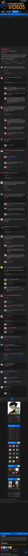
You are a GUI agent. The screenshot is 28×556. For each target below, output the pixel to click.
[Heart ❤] (13, 472)
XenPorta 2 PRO (2, 499)
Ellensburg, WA (17, 494)
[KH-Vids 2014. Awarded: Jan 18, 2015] (13, 451)
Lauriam (5, 66)
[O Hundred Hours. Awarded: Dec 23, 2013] (10, 459)
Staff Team (24, 544)
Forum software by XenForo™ (5, 549)
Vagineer (6, 226)
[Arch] (16, 472)
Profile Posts (5, 61)
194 (18, 479)
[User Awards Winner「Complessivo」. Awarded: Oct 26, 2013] (17, 459)
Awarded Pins (20, 63)
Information (7, 63)
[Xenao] (13, 482)
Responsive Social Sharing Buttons (6, 555)
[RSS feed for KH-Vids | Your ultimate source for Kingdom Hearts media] (10, 547)
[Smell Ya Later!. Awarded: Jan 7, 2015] (17, 455)
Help (25, 533)
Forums (9, 12)
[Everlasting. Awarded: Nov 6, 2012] (17, 447)
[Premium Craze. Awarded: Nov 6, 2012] (10, 447)
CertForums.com (16, 555)
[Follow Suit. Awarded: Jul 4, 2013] (10, 451)
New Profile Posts (18, 14)
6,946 (19, 419)
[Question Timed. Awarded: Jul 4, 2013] (13, 462)
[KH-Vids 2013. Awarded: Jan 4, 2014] (17, 451)
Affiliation (2, 545)
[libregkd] (10, 472)
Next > (23, 398)
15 (18, 442)
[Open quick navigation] (27, 16)
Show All (18, 475)
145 (20, 398)
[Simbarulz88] (16, 482)
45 (18, 466)
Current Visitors (4, 14)
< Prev (1, 398)
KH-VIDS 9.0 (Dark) (5, 533)
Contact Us (21, 533)
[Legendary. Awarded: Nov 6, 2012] (13, 447)
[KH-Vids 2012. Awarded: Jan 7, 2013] (10, 455)
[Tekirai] (10, 486)
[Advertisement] (14, 32)
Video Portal (17, 544)
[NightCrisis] (10, 482)
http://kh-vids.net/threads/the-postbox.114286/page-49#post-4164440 (14, 357)
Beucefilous (6, 172)
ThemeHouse (15, 551)
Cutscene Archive (6, 544)
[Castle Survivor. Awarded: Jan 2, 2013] (13, 459)
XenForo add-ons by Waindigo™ (6, 553)
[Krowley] (13, 469)
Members (15, 12)
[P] (13, 486)
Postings (23, 61)
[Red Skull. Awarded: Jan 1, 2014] (17, 462)
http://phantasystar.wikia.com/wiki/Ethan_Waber (15, 393)
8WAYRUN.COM (14, 499)
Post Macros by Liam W (14, 549)
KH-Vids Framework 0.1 (4, 550)
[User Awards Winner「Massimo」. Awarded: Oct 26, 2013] (10, 462)
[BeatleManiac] (16, 486)
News (1, 544)
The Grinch (6, 73)
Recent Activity (15, 61)
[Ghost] (16, 469)
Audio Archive (12, 544)
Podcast (20, 544)
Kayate (5, 182)
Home (3, 12)
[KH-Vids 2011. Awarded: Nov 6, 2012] (13, 455)
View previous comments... (8, 85)
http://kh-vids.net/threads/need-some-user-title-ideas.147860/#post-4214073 (13, 157)
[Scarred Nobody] (10, 469)
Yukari (5, 336)
